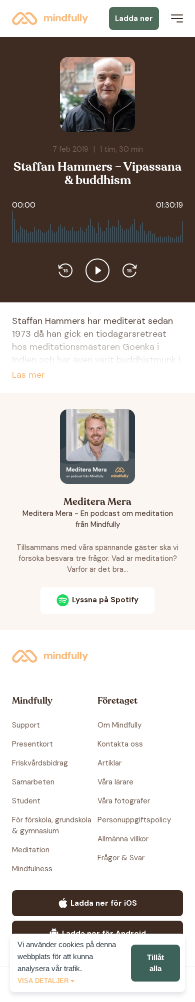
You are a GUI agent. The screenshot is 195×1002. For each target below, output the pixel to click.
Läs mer (28, 375)
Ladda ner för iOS (103, 903)
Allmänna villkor (123, 839)
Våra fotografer (124, 801)
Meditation (31, 850)
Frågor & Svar (121, 858)
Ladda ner (134, 18)
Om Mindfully (120, 725)
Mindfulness (32, 869)
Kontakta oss (120, 744)
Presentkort (32, 744)
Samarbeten (33, 782)
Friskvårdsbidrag (40, 763)
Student (26, 801)
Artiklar (110, 763)
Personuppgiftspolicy (134, 820)
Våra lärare (116, 782)
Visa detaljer (43, 981)
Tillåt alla (155, 963)
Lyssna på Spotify (105, 600)
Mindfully (52, 18)
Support (26, 725)
